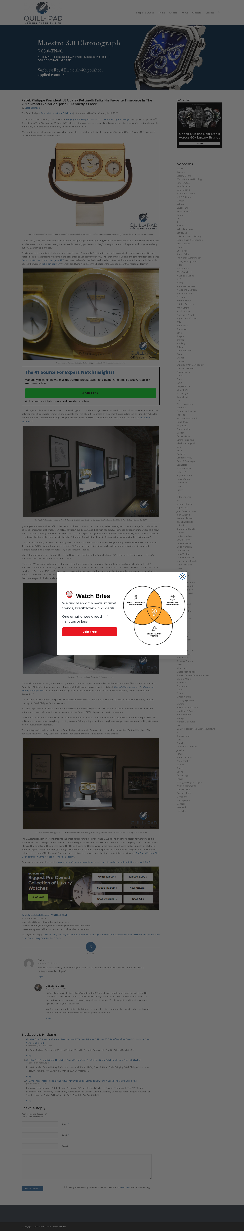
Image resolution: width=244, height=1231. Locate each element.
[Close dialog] (182, 576)
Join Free (89, 632)
